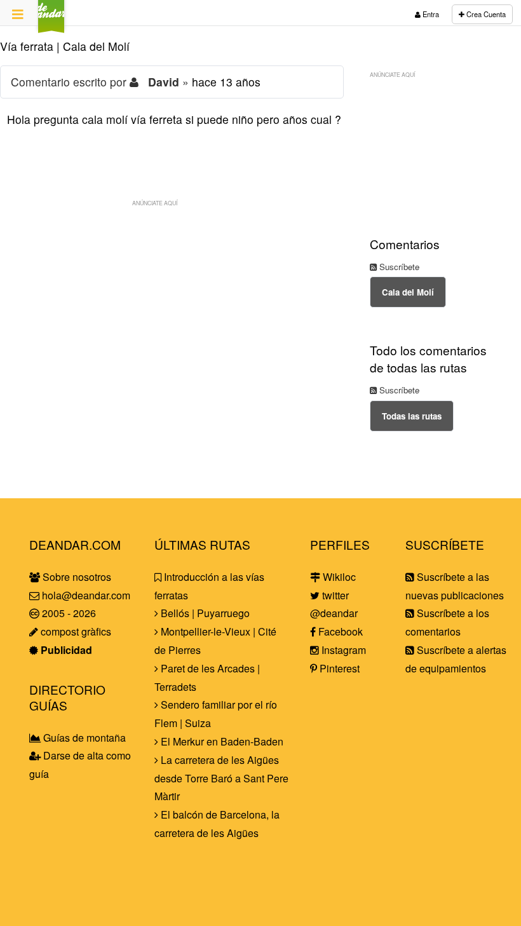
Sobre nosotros (75, 576)
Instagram (342, 650)
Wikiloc (338, 576)
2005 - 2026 (67, 613)
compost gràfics (74, 631)
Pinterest (338, 668)
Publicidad (65, 650)
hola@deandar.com (86, 595)
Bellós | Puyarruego (204, 613)
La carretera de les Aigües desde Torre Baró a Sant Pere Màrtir (221, 778)
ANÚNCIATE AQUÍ (154, 203)
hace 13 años (226, 82)
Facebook (339, 631)
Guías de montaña (83, 737)
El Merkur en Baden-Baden (220, 741)
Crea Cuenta (485, 14)
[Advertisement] (172, 302)
